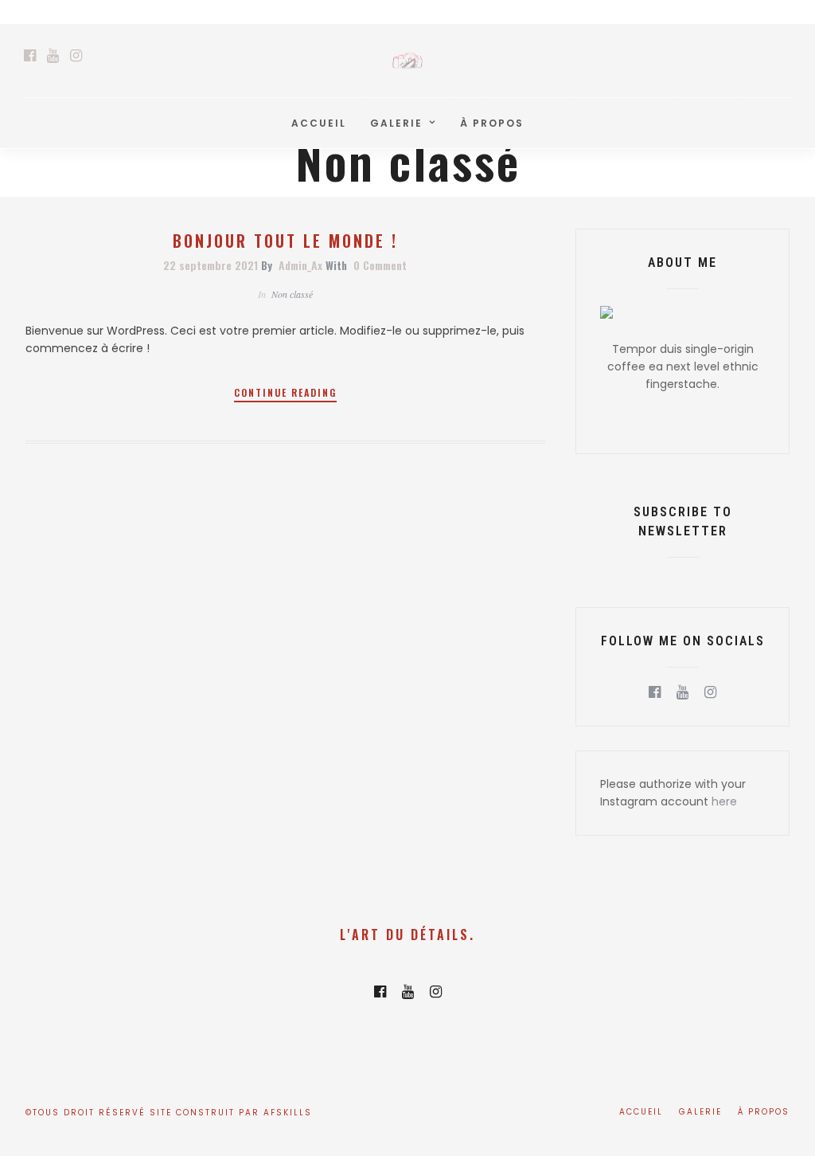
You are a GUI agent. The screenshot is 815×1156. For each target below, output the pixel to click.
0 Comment (380, 265)
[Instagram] (76, 56)
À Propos (492, 123)
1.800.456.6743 (752, 12)
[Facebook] (655, 692)
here (724, 801)
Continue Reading (285, 392)
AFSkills (287, 1113)
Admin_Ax (300, 265)
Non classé (292, 294)
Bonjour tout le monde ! (285, 241)
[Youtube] (53, 56)
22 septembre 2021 (210, 265)
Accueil (318, 123)
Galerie (396, 123)
